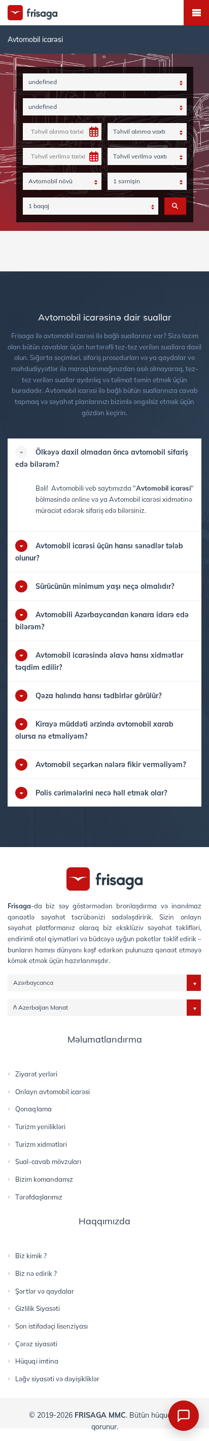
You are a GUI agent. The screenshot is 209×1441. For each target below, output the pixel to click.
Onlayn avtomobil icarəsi (52, 1092)
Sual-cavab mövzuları (48, 1161)
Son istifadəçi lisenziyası (51, 1326)
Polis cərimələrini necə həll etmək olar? (101, 792)
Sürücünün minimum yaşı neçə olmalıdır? (105, 586)
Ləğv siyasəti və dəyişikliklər (57, 1379)
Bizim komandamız (44, 1179)
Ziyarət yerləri (36, 1074)
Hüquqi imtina (36, 1361)
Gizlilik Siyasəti (37, 1308)
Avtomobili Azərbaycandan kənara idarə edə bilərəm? (102, 620)
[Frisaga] (104, 878)
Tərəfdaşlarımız (38, 1197)
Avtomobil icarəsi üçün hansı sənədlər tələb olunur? (99, 552)
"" (163, 488)
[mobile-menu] (196, 12)
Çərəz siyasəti (36, 1344)
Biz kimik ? (31, 1256)
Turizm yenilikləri (40, 1127)
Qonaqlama (33, 1109)
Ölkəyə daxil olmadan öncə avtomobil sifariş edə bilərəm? (101, 458)
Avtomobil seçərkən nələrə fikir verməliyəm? (111, 764)
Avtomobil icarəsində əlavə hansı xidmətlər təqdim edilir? (99, 661)
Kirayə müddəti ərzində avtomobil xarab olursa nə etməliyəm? (94, 730)
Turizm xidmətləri (41, 1144)
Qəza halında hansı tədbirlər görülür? (98, 695)
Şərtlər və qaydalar (44, 1291)
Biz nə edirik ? (36, 1273)
